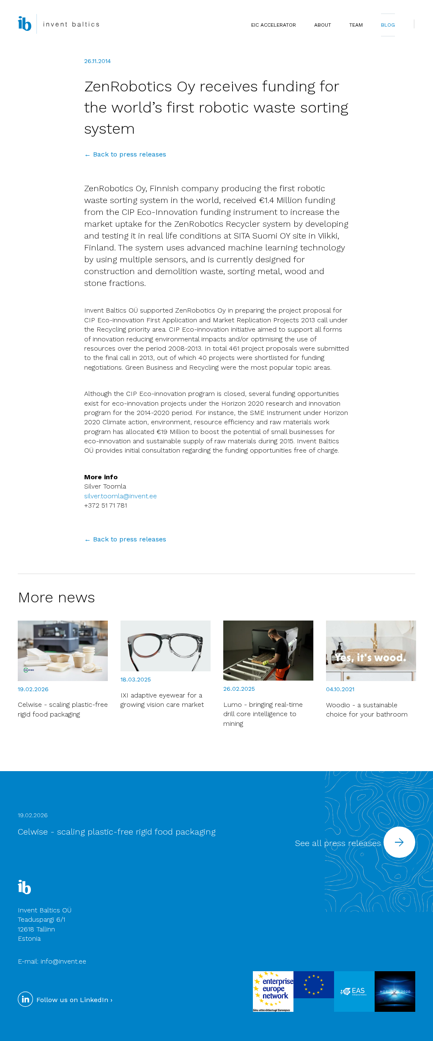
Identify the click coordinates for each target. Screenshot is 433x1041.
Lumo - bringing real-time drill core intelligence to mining (263, 714)
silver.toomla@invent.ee (120, 496)
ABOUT (322, 25)
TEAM (356, 25)
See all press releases (339, 843)
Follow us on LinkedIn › (73, 1000)
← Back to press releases (125, 154)
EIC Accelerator (273, 25)
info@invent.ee (63, 961)
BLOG (388, 25)
